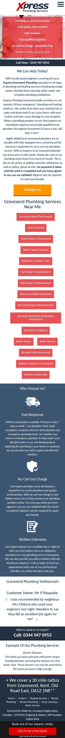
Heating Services (38, 698)
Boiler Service (32, 705)
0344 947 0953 (39, 62)
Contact (22, 698)
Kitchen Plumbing (29, 702)
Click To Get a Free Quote (32, 731)
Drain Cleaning (49, 702)
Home (11, 698)
